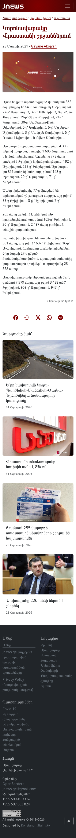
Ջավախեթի (49, 670)
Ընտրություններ (14, 719)
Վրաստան (62, 18)
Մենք (7, 645)
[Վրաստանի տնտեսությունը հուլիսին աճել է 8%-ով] (38, 435)
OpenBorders (13, 783)
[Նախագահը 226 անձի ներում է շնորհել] (38, 574)
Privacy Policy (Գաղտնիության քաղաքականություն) (18, 684)
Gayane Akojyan (44, 46)
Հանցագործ (11, 739)
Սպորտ (8, 749)
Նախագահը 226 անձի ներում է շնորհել (35, 602)
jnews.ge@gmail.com (19, 788)
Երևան (46, 685)
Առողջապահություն (17, 729)
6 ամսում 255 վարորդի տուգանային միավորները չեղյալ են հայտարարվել (38, 533)
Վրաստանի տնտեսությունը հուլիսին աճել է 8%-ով (30, 464)
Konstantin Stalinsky (35, 825)
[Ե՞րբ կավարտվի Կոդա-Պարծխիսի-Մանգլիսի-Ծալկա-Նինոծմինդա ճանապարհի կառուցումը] (38, 359)
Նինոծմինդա (50, 665)
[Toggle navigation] (67, 6)
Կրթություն (10, 714)
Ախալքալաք (50, 650)
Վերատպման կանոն (60, 301)
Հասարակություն (15, 18)
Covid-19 (9, 708)
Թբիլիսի (47, 645)
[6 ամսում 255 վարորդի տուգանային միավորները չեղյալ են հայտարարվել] (38, 502)
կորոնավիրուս (40, 18)
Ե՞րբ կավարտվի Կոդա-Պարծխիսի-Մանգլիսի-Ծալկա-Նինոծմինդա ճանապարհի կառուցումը (34, 392)
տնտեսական (12, 744)
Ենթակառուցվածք (16, 724)
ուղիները (9, 734)
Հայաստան (49, 660)
